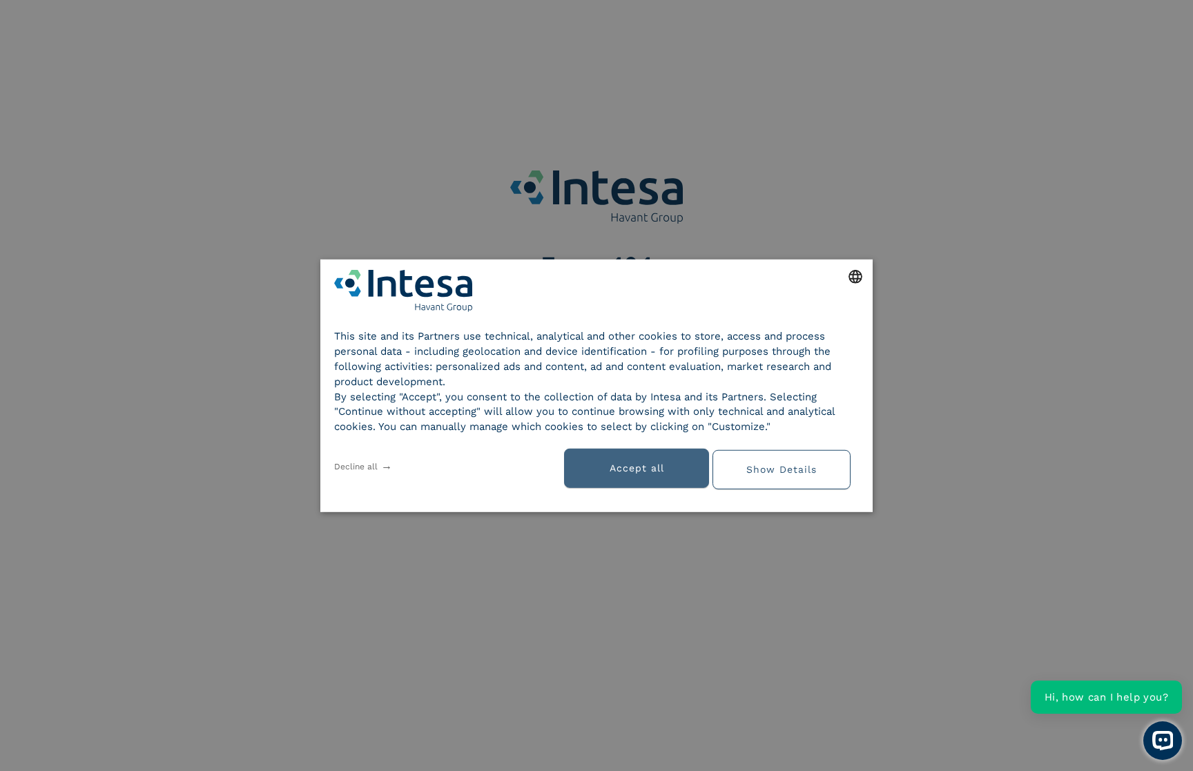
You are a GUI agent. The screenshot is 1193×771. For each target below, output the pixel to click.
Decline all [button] (356, 466)
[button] (786, 468)
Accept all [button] (637, 468)
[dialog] (596, 385)
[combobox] (855, 276)
